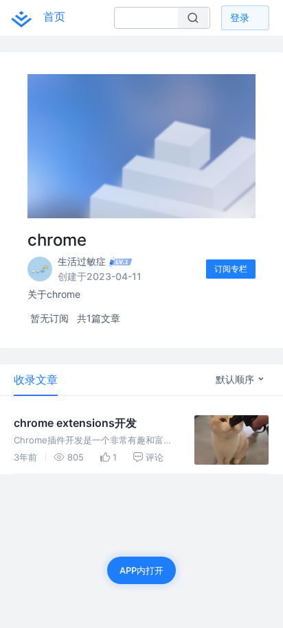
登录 (239, 17)
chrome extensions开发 (75, 423)
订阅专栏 (230, 269)
